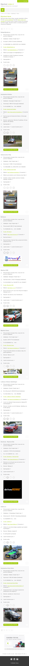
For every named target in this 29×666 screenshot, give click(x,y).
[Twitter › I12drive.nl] (4, 542)
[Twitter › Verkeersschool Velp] (4, 188)
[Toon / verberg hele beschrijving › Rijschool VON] (15, 291)
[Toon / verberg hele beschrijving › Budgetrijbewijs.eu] (15, 52)
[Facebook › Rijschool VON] (7, 306)
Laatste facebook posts (17, 126)
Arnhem (10, 38)
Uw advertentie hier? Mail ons (14, 649)
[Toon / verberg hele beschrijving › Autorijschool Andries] (15, 116)
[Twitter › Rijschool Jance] (4, 366)
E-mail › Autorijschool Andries (9, 109)
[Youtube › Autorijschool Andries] (13, 133)
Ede (10, 448)
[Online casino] (14, 635)
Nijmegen (11, 276)
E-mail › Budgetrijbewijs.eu (9, 47)
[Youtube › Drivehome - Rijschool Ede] (13, 477)
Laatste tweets (7, 126)
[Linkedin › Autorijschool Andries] (10, 133)
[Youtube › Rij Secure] (13, 252)
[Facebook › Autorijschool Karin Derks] (7, 605)
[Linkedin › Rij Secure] (10, 252)
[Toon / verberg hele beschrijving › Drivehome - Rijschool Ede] (15, 462)
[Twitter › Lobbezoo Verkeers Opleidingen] (4, 419)
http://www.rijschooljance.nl (13, 348)
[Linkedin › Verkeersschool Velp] (10, 188)
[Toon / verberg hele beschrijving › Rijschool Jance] (15, 351)
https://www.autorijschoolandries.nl (14, 112)
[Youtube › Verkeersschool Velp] (13, 188)
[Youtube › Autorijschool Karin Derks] (13, 605)
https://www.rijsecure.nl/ (12, 234)
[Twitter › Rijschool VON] (4, 306)
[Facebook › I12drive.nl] (7, 542)
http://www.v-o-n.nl (11, 287)
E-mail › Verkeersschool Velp (9, 169)
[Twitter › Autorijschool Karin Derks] (4, 605)
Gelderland (5, 38)
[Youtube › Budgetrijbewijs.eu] (13, 65)
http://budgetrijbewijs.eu (12, 49)
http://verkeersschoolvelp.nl (13, 172)
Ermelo (10, 388)
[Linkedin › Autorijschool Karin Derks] (10, 605)
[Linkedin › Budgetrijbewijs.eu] (10, 65)
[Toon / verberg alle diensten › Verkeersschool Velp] (15, 178)
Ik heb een (23, 1)
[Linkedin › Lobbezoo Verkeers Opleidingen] (10, 419)
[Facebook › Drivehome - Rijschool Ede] (7, 477)
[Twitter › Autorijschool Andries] (4, 133)
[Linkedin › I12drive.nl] (10, 542)
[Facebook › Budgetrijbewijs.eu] (7, 65)
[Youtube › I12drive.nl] (13, 542)
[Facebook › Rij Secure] (7, 252)
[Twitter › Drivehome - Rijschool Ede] (4, 477)
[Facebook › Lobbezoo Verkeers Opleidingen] (7, 419)
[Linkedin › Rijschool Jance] (10, 366)
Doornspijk (11, 100)
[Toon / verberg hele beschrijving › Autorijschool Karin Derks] (15, 590)
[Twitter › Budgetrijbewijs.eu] (4, 65)
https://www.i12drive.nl (12, 524)
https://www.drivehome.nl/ (13, 459)
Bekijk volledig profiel (10, 89)
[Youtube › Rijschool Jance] (13, 366)
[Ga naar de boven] (27, 89)
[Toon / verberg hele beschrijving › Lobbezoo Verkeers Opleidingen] (15, 402)
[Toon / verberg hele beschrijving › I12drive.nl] (15, 527)
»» (11, 28)
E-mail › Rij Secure (7, 231)
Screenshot (21, 49)
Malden (10, 574)
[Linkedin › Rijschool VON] (10, 306)
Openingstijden (7, 59)
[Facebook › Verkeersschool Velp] (7, 188)
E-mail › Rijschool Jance (8, 345)
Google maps (16, 38)
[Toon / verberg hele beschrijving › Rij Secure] (15, 237)
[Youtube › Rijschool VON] (13, 306)
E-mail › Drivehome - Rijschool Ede (10, 456)
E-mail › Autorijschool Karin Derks (10, 583)
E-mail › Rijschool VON (8, 285)
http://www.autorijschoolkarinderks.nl (15, 585)
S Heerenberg (12, 513)
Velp (10, 161)
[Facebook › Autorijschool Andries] (7, 133)
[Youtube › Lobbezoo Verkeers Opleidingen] (13, 419)
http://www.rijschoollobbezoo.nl (14, 399)
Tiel (10, 337)
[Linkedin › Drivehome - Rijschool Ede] (10, 477)
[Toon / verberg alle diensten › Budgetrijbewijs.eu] (15, 56)
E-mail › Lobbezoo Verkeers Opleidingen (12, 396)
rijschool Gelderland (8, 19)
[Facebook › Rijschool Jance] (7, 366)
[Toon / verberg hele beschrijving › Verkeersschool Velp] (15, 175)
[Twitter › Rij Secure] (4, 252)
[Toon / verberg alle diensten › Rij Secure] (15, 240)
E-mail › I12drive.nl (7, 521)
